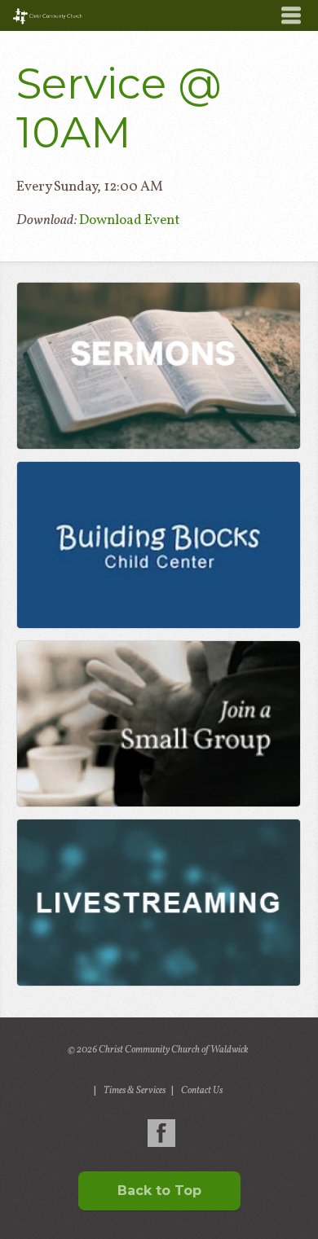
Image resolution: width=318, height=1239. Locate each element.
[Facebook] (161, 1133)
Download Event (129, 220)
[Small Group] (157, 724)
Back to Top (159, 1190)
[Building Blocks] (157, 545)
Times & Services (135, 1090)
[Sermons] (157, 366)
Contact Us (202, 1090)
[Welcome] (157, 902)
